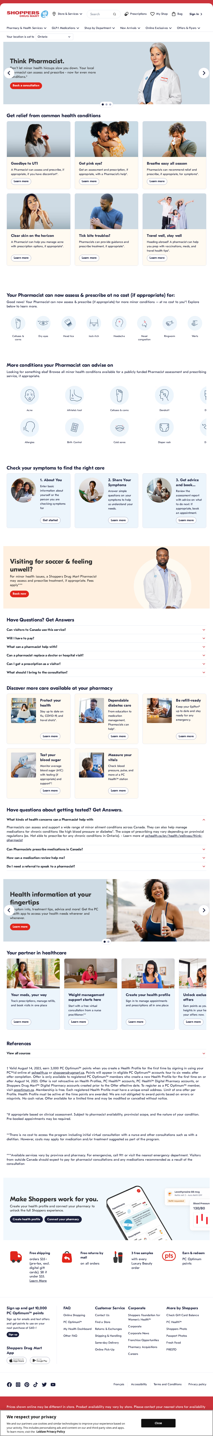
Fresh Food (173, 1342)
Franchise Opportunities (143, 1340)
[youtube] (53, 1384)
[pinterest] (27, 1384)
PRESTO (171, 1349)
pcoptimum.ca (24, 1090)
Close (158, 1423)
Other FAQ (70, 1336)
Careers (133, 1354)
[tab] (103, 104)
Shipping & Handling (108, 1336)
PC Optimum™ (72, 1322)
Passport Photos (176, 1336)
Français (119, 1384)
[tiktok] (35, 1384)
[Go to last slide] (9, 73)
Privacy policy (197, 1384)
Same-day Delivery (107, 1342)
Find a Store (102, 1322)
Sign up (13, 1334)
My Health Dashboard (77, 1329)
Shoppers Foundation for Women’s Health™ (144, 1317)
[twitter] (44, 1384)
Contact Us (102, 1315)
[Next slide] (203, 73)
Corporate (134, 1326)
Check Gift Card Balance (182, 1315)
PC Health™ (173, 1322)
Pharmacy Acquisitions (142, 1347)
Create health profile (26, 1219)
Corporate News (138, 1333)
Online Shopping (74, 1315)
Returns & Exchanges (108, 1329)
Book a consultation (26, 85)
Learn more (21, 181)
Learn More (38, 1281)
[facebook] (9, 1384)
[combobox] (103, 14)
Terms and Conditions (168, 1384)
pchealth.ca (40, 1073)
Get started (50, 520)
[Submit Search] (114, 14)
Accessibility (139, 1384)
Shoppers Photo (176, 1329)
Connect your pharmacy (63, 1219)
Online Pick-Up (105, 1349)
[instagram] (18, 1384)
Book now (19, 593)
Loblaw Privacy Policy (50, 1432)
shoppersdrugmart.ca (68, 1073)
